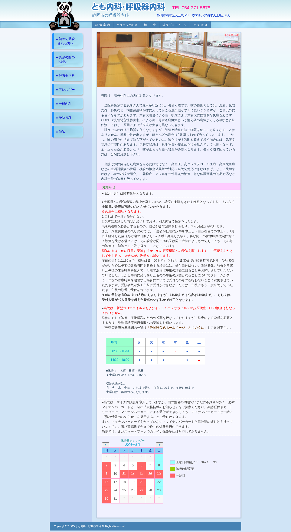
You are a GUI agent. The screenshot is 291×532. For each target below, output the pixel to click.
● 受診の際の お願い (65, 59)
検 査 (150, 25)
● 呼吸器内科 (65, 75)
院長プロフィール (174, 25)
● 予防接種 (64, 117)
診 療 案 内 (102, 25)
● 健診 (60, 131)
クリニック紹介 (127, 25)
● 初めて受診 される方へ (65, 41)
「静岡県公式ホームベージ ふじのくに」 (177, 327)
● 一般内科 (64, 103)
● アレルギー (65, 89)
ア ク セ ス (200, 25)
